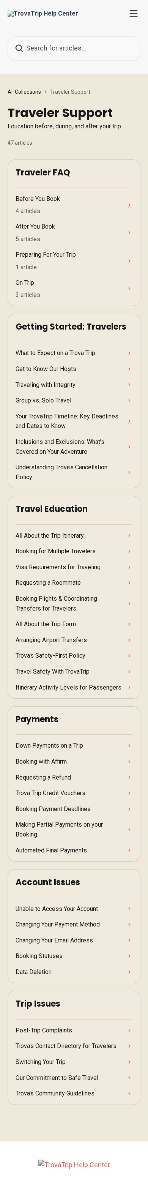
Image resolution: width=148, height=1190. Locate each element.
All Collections (24, 92)
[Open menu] (133, 13)
